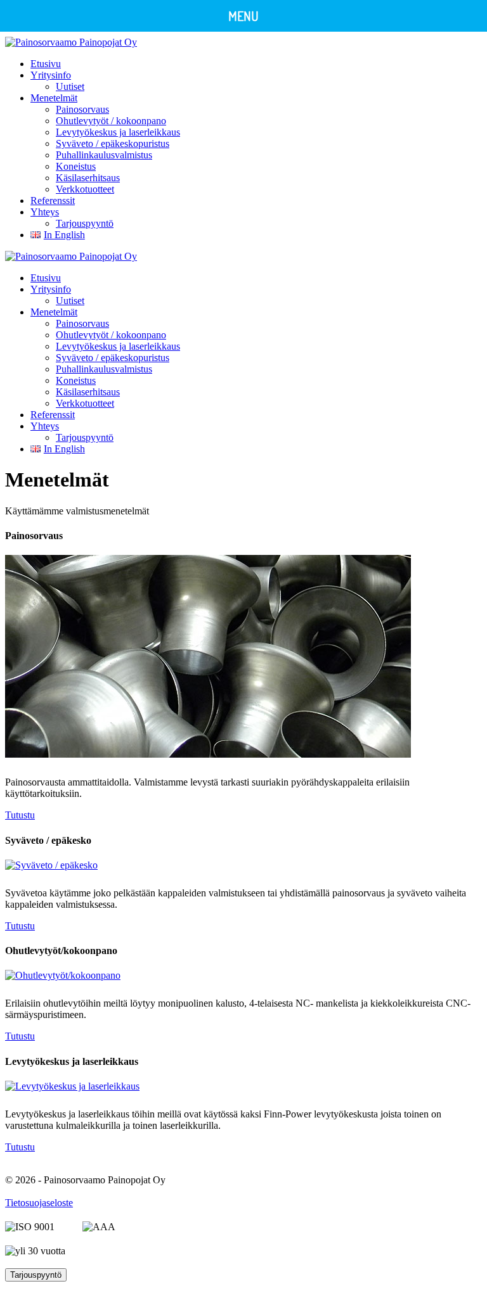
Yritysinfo (50, 75)
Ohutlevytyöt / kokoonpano (111, 120)
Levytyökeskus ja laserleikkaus (118, 132)
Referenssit (52, 200)
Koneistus (76, 166)
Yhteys (44, 212)
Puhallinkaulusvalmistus (104, 155)
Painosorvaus (82, 109)
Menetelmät (53, 97)
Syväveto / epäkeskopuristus (112, 143)
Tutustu (20, 815)
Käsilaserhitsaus (88, 177)
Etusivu (45, 63)
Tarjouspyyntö (85, 223)
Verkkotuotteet (85, 189)
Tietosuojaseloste (39, 1202)
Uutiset (70, 86)
